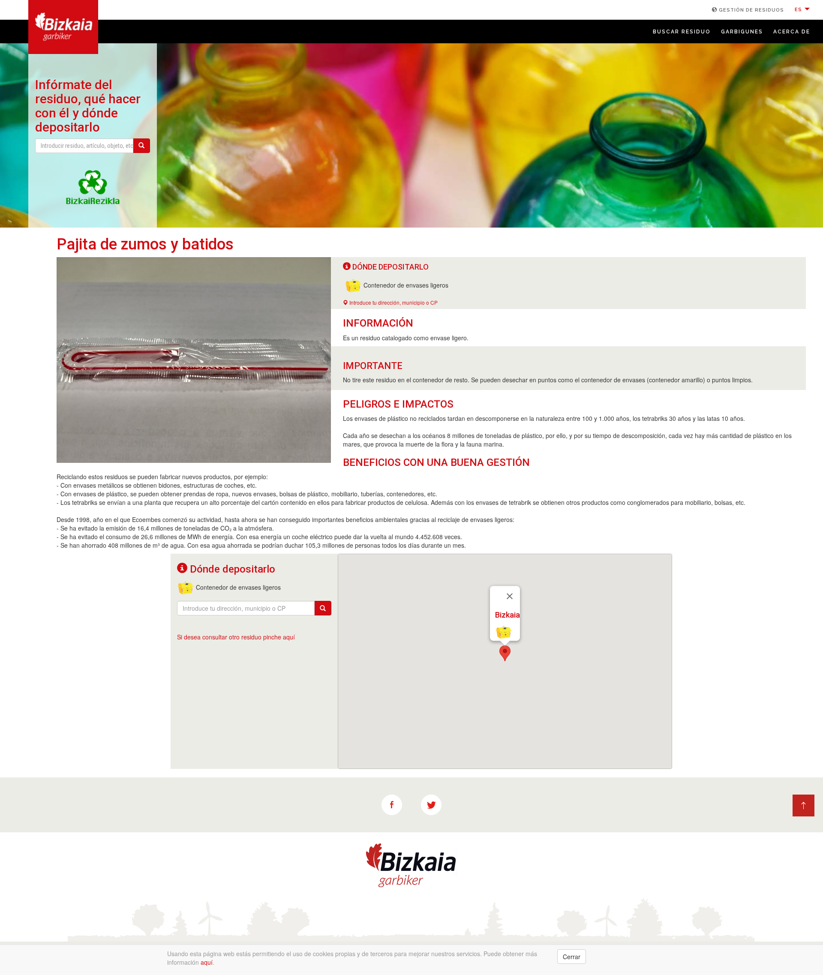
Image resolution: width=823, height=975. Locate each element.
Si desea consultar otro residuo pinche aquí (236, 637)
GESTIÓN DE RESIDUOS (750, 10)
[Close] (509, 596)
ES (799, 9)
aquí (207, 962)
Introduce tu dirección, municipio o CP (393, 302)
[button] (505, 653)
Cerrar (571, 956)
